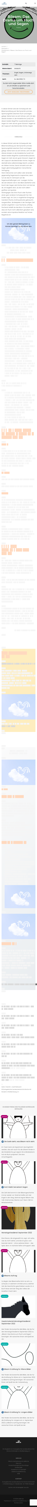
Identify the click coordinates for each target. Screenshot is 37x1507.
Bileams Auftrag (10, 1275)
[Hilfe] (34, 3)
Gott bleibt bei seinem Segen (16, 1187)
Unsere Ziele (18, 1467)
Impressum (7, 1501)
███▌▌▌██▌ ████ (8, 726)
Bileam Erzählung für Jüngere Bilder (18, 1412)
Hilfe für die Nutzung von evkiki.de (18, 1461)
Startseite (4, 48)
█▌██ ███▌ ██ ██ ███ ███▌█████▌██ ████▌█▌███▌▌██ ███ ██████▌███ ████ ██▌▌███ (18, 1077)
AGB (18, 1473)
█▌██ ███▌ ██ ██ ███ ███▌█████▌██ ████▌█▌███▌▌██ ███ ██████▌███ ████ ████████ (18, 1065)
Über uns (18, 1463)
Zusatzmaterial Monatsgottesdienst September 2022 (16, 1322)
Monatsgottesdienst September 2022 (17, 1232)
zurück (4, 46)
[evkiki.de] (4, 3)
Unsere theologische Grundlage (18, 1465)
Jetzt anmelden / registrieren (18, 92)
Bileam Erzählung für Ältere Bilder (17, 1369)
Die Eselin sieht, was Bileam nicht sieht (19, 1141)
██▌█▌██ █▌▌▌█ (18, 664)
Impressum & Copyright (18, 1469)
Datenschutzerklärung (18, 1471)
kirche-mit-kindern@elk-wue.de (18, 1487)
